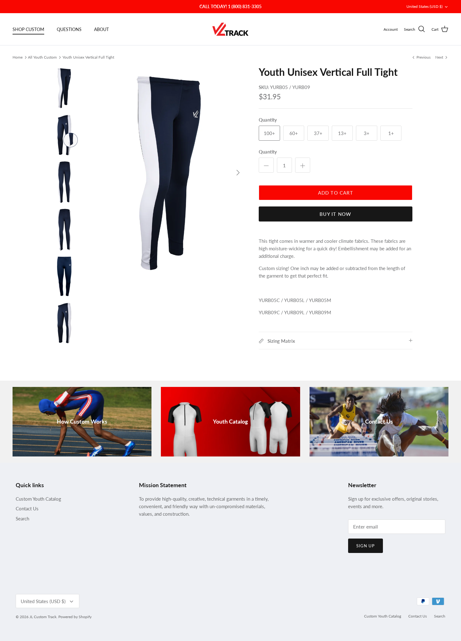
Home (18, 57)
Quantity (268, 151)
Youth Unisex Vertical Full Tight (88, 57)
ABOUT (101, 29)
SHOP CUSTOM (28, 29)
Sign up (365, 545)
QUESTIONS (69, 29)
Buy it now (335, 214)
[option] (169, 172)
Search (22, 518)
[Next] (238, 173)
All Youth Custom (42, 57)
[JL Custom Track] (230, 29)
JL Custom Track (42, 616)
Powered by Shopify (75, 616)
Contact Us (27, 508)
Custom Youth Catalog (38, 499)
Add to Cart (335, 192)
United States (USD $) (424, 6)
